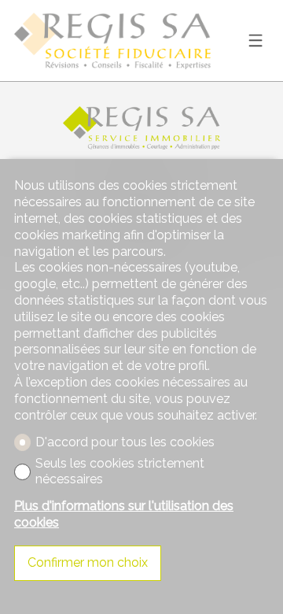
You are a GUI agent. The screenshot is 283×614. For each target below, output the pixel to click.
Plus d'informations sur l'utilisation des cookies (123, 514)
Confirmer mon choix (88, 562)
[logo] (112, 41)
